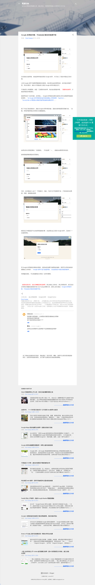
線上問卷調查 (33, 297)
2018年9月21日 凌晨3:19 (35, 326)
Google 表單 (42, 297)
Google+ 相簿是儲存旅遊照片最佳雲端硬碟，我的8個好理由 (39, 516)
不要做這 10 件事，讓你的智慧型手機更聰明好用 (35, 463)
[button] (73, 35)
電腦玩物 (25, 4)
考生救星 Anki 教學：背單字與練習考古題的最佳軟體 (37, 480)
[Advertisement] (47, 20)
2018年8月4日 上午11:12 (38, 314)
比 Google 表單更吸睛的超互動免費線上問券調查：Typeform (46, 98)
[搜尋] (76, 4)
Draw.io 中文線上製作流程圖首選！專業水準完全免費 (37, 534)
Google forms (52, 297)
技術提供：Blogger (48, 573)
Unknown (30, 314)
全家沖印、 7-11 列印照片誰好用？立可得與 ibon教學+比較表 (39, 410)
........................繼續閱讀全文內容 (64, 405)
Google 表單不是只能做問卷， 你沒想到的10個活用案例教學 (51, 269)
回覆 (28, 322)
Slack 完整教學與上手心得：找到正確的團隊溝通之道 (37, 392)
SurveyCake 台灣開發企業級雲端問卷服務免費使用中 (38, 100)
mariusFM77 (51, 576)
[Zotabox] (0, 584)
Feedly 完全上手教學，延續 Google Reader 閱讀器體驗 (37, 498)
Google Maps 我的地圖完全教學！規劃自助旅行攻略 (36, 427)
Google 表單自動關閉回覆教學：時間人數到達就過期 (37, 445)
